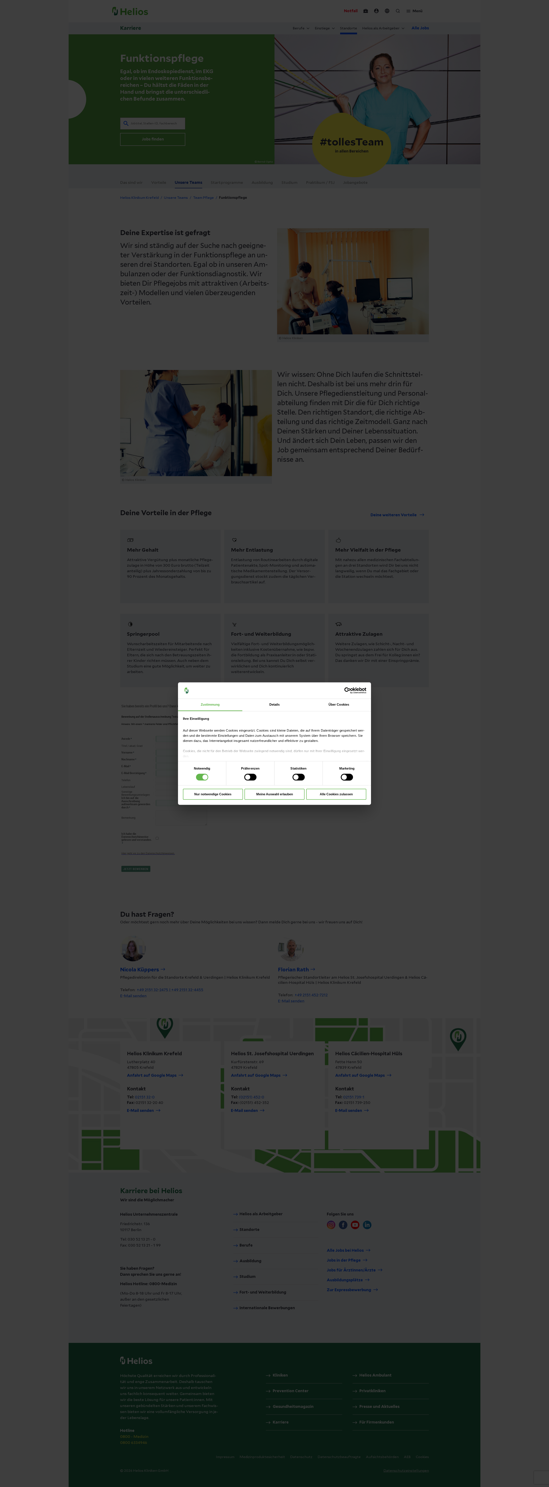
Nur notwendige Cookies (212, 794)
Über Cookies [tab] (339, 705)
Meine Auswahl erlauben (274, 794)
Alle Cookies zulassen (336, 794)
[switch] (250, 777)
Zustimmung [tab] (210, 705)
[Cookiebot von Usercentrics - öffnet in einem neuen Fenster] (347, 690)
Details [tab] (274, 705)
